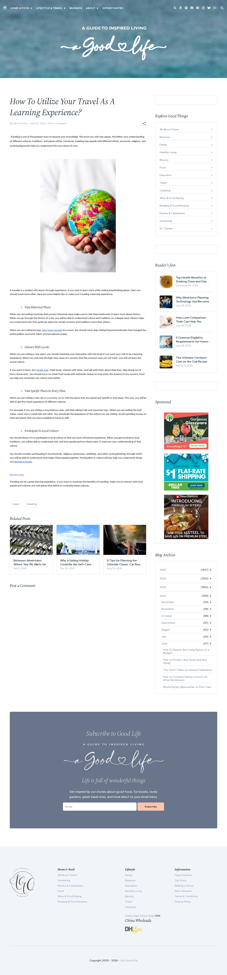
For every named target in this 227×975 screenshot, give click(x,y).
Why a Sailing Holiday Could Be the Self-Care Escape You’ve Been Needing (75, 562)
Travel (163, 182)
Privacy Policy (183, 901)
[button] (144, 123)
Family (163, 144)
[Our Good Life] (113, 43)
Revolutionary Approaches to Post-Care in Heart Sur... (187, 688)
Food (163, 167)
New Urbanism (183, 891)
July (163, 636)
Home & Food (19, 8)
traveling (32, 504)
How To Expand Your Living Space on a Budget (186, 651)
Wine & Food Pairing (172, 198)
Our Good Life (129, 960)
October (166, 615)
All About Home (169, 129)
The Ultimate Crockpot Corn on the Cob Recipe (191, 359)
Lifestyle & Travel (49, 8)
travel (16, 504)
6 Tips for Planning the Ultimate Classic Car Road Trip (124, 562)
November (167, 609)
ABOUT (90, 8)
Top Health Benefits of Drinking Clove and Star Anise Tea (191, 279)
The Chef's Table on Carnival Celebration (187, 670)
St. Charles (166, 228)
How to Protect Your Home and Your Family (185, 661)
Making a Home (184, 885)
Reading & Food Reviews (174, 205)
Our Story (181, 880)
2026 (163, 569)
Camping (165, 190)
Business (76, 8)
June (164, 643)
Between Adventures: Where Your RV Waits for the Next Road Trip (29, 562)
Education (165, 175)
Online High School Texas (140, 915)
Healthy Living (168, 152)
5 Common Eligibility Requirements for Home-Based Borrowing (192, 339)
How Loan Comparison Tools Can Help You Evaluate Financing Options (194, 319)
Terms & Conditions (186, 896)
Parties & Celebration (172, 213)
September (168, 622)
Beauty (164, 159)
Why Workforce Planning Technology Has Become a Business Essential (193, 299)
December (167, 602)
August (165, 629)
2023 (163, 595)
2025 (163, 578)
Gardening (166, 220)
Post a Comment (57, 123)
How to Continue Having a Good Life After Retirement (185, 678)
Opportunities (112, 8)
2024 (163, 587)
